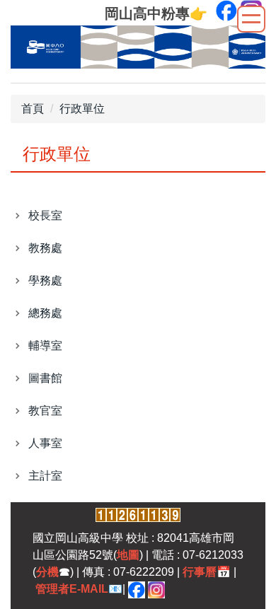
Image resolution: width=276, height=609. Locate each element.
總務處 (45, 313)
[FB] (136, 589)
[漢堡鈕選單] (251, 19)
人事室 (45, 443)
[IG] (156, 589)
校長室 (45, 215)
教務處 (45, 248)
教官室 (45, 411)
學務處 (45, 280)
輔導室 (45, 346)
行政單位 (82, 109)
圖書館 (45, 378)
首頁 (32, 109)
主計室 (45, 476)
